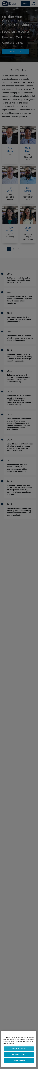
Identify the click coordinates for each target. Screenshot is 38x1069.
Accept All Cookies (19, 1049)
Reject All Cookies (18, 1054)
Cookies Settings (19, 1060)
